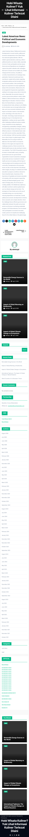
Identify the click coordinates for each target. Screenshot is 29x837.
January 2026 (5, 459)
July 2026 (4, 437)
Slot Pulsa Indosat (6, 704)
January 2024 (5, 535)
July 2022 (4, 603)
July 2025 (4, 467)
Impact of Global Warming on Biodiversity (12, 365)
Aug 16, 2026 (15, 308)
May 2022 (4, 610)
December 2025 (6, 463)
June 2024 (4, 516)
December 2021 (6, 629)
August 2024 (5, 509)
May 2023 (4, 565)
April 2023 (4, 569)
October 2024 (5, 501)
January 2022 (5, 626)
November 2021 (6, 633)
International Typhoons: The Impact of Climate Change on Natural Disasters (14, 806)
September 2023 (6, 550)
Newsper (19, 816)
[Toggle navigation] (2, 10)
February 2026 (5, 456)
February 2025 (5, 486)
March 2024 (5, 527)
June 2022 (4, 607)
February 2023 (5, 576)
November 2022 (6, 588)
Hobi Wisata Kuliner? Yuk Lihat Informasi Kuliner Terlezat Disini (14, 10)
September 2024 (6, 505)
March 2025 (5, 482)
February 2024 (5, 531)
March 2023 (5, 573)
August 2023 (5, 554)
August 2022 (5, 599)
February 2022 (5, 622)
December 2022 (6, 584)
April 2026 (4, 448)
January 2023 (5, 580)
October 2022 (5, 592)
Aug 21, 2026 (15, 281)
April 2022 (4, 614)
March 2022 (5, 618)
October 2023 (5, 546)
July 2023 (4, 558)
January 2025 (5, 490)
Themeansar (4, 818)
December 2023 (6, 539)
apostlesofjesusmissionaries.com (16, 406)
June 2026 (4, 441)
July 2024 (4, 512)
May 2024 (4, 520)
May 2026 (4, 444)
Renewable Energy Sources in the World (12, 362)
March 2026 (5, 452)
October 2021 (5, 637)
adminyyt (8, 46)
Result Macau (5, 422)
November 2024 (6, 497)
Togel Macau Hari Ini (7, 419)
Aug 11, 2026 (15, 335)
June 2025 (4, 471)
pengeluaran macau (6, 667)
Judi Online (4, 648)
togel (4, 32)
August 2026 (5, 433)
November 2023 (6, 543)
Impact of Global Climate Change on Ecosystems (12, 332)
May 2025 (4, 475)
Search (5, 345)
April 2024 (4, 524)
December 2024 (6, 493)
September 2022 (6, 595)
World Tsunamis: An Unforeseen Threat (12, 378)
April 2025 (4, 478)
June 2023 (4, 561)
